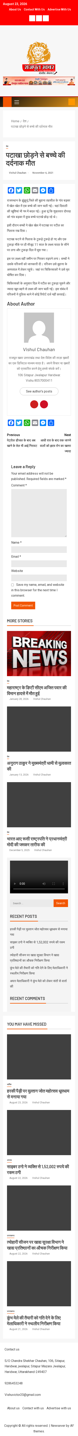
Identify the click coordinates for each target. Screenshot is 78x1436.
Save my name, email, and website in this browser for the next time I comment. (37, 590)
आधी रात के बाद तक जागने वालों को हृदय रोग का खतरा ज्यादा (55, 443)
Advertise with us (59, 9)
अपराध (9, 1160)
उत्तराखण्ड (10, 1235)
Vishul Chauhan (18, 172)
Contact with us (34, 9)
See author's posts (39, 391)
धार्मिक (9, 1084)
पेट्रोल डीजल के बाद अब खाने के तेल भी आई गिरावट (22, 440)
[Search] (64, 102)
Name (16, 542)
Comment (19, 485)
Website (17, 571)
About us (15, 9)
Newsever (58, 1426)
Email (16, 557)
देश (7, 146)
